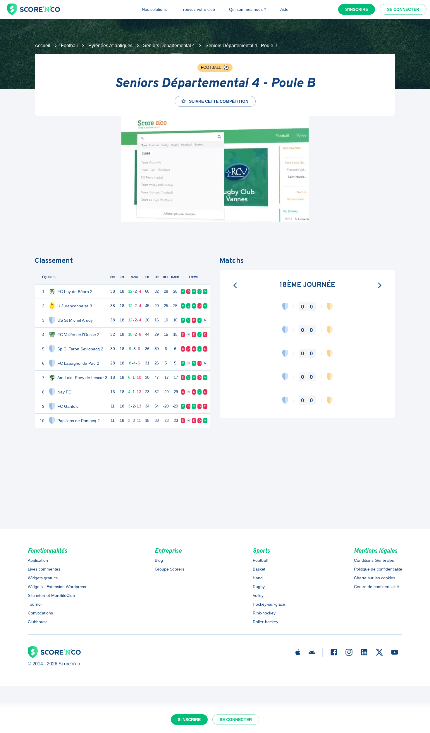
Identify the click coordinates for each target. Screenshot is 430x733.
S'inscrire (356, 9)
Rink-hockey (264, 613)
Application (38, 560)
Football (69, 45)
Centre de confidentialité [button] (376, 586)
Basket (259, 569)
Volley (258, 595)
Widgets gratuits (43, 578)
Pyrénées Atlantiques (110, 45)
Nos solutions (154, 9)
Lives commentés (44, 569)
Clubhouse (38, 621)
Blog (159, 560)
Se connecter (403, 9)
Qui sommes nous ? (247, 9)
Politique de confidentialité (378, 569)
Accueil (42, 45)
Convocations (40, 613)
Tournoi (35, 604)
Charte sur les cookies (374, 578)
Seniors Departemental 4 (169, 45)
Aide (284, 9)
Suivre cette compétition (218, 101)
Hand (258, 578)
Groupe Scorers (169, 569)
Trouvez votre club (198, 9)
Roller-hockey (265, 621)
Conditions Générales (374, 560)
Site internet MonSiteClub (51, 595)
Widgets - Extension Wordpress (57, 586)
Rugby (259, 586)
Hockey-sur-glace (269, 604)
